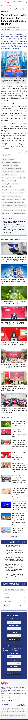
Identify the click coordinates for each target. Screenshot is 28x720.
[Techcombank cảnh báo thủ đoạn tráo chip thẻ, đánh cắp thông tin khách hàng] (6, 455)
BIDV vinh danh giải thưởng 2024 (11, 168)
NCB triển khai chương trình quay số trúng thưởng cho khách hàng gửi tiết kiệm (13, 281)
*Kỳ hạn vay (14, 666)
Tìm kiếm (6, 606)
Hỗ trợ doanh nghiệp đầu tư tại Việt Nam (13, 210)
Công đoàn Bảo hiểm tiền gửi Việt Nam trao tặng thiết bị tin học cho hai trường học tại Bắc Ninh (14, 410)
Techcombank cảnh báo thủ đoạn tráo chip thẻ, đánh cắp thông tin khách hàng (13, 344)
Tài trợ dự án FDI (7, 187)
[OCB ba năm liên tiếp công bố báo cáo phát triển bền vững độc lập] (6, 424)
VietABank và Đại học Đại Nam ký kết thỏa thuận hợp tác (14, 222)
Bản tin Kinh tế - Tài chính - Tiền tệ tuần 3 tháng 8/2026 (18, 530)
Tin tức (4, 159)
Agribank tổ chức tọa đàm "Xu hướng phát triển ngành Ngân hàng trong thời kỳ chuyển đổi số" (13, 366)
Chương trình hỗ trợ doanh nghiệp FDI (12, 193)
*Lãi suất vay (14, 660)
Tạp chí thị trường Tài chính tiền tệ (21, 704)
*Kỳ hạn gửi (14, 632)
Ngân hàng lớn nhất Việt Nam (10, 184)
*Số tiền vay (14, 653)
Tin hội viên (4, 11)
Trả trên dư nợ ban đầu (18, 649)
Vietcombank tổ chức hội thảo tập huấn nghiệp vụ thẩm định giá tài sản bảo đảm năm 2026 (14, 559)
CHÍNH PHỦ (13, 703)
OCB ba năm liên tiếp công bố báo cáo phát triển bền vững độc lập (19, 424)
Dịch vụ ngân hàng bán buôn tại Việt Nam (13, 199)
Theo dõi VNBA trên (7, 30)
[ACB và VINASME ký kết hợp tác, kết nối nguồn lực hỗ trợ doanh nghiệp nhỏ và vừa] (6, 505)
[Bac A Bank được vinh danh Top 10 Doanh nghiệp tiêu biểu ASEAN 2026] (6, 432)
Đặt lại (22, 606)
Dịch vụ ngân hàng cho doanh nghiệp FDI (13, 178)
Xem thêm (14, 536)
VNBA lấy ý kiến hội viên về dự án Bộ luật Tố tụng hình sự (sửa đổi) (14, 576)
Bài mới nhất (5, 418)
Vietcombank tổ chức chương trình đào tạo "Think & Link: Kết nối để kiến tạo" (14, 552)
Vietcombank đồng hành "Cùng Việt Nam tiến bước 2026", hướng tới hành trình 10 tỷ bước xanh (13, 388)
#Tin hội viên (13, 239)
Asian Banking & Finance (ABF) (11, 162)
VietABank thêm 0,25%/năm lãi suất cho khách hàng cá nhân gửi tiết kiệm (14, 226)
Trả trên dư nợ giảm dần (8, 649)
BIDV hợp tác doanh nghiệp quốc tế (12, 196)
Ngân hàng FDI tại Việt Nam (10, 165)
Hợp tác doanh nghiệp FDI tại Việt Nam (13, 172)
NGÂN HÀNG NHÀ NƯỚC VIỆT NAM (6, 704)
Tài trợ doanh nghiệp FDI (9, 175)
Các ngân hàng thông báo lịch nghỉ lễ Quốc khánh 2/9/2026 (14, 546)
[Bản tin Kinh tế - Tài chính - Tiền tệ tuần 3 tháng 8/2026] (6, 530)
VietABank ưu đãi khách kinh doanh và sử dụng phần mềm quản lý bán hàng (14, 231)
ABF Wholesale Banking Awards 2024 (13, 202)
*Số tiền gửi (14, 619)
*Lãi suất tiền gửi (14, 625)
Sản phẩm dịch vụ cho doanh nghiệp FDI (13, 190)
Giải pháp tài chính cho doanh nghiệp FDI (13, 213)
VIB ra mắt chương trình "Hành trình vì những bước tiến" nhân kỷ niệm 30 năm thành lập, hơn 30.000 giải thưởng (13, 259)
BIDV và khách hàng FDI (9, 181)
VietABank (24, 152)
